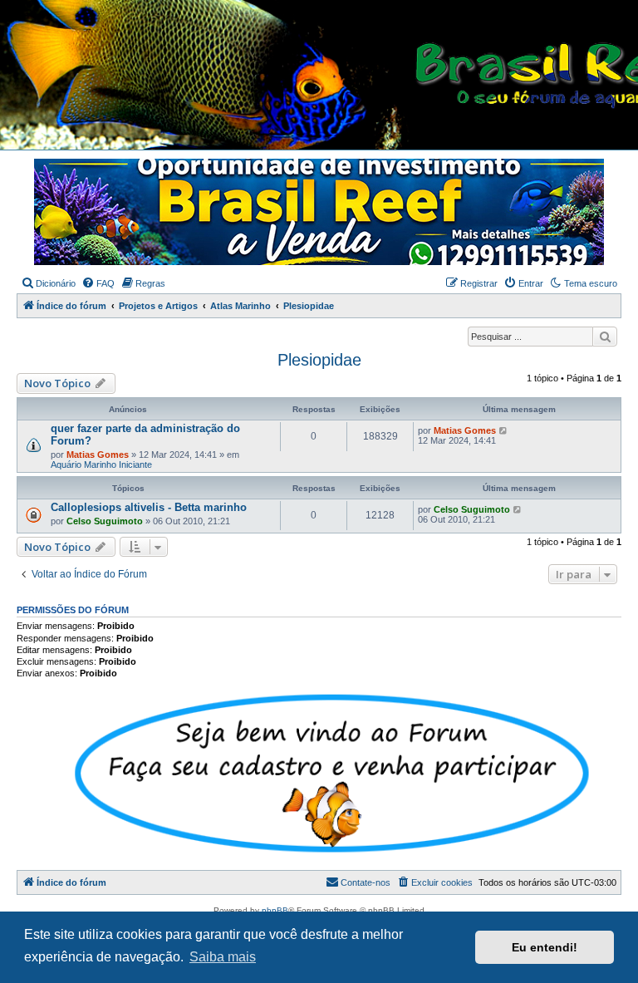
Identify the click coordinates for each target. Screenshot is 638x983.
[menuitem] (48, 283)
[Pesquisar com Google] (604, 337)
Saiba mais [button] (222, 957)
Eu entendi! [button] (544, 947)
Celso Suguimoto (104, 521)
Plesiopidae (319, 360)
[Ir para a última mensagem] (503, 430)
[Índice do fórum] (327, 75)
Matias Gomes (97, 455)
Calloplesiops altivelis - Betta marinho (149, 507)
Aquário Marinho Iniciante (101, 464)
